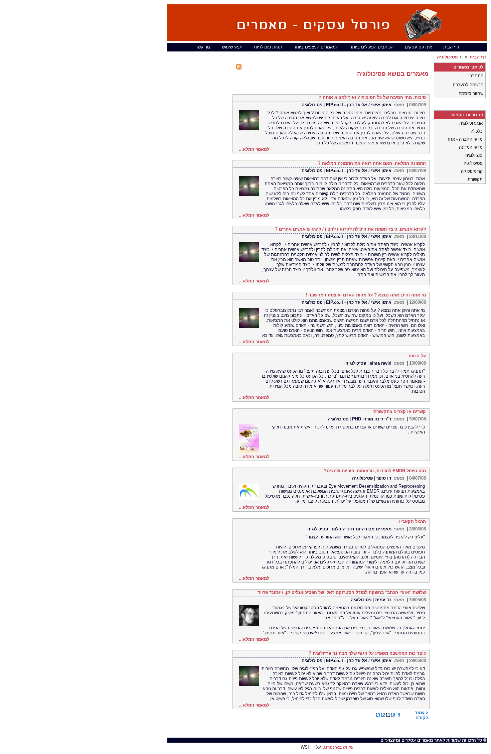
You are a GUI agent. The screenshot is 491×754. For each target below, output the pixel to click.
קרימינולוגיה (472, 171)
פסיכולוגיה (447, 56)
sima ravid (380, 363)
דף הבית (451, 46)
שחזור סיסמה (471, 93)
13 (378, 715)
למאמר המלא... (254, 149)
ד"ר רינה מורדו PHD (371, 418)
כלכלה (477, 131)
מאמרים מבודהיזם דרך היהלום (361, 528)
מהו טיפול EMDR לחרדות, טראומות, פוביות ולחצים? (375, 470)
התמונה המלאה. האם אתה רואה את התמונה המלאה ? (372, 163)
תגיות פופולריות (268, 46)
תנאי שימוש (232, 46)
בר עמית (383, 599)
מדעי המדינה (471, 147)
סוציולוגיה (474, 155)
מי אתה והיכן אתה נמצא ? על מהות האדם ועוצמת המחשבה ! (366, 294)
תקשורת (475, 179)
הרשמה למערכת (468, 84)
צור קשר (202, 46)
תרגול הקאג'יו (412, 521)
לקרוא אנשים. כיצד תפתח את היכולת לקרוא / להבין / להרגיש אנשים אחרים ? (350, 229)
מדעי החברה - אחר (465, 139)
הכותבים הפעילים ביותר (371, 46)
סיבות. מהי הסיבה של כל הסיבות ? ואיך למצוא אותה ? (372, 97)
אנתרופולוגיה (471, 123)
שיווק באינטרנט (337, 747)
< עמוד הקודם (422, 715)
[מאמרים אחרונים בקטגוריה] (241, 68)
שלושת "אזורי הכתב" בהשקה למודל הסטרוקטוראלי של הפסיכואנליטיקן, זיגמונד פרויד (342, 592)
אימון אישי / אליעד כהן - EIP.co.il (358, 104)
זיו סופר (383, 478)
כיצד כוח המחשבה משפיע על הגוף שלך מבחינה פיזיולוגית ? (367, 653)
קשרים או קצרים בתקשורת (399, 411)
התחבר (476, 75)
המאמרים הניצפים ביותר (316, 46)
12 (383, 715)
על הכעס (417, 355)
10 (393, 715)
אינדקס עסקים (418, 46)
